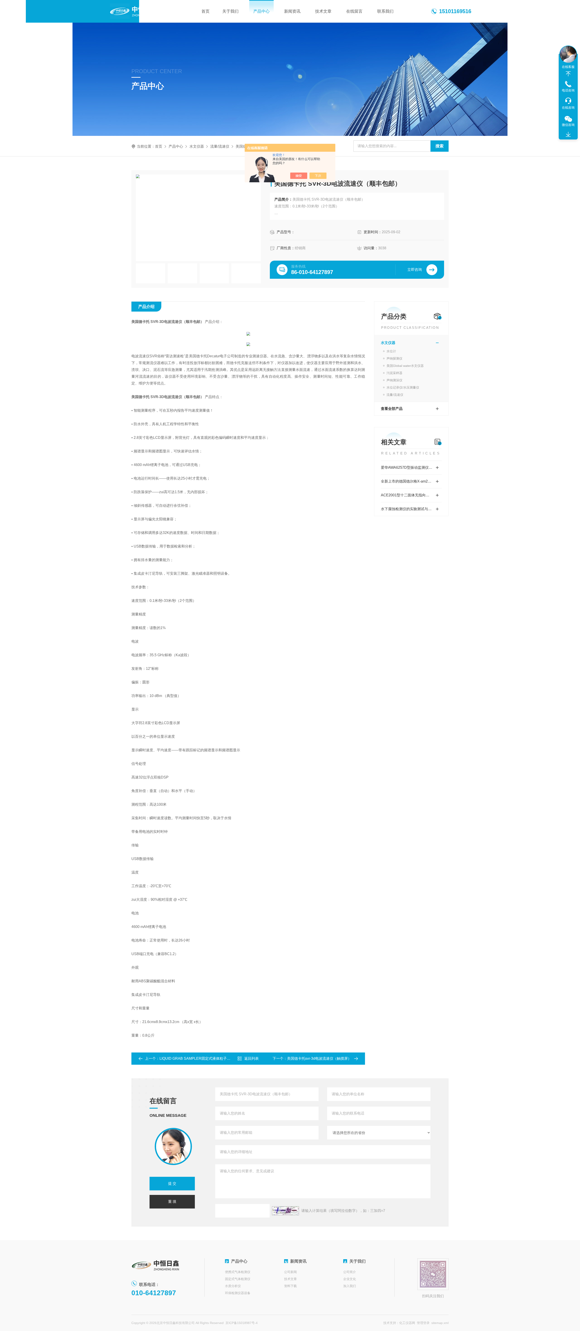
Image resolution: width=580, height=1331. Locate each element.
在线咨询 (568, 107)
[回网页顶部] (568, 73)
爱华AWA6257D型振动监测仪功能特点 (411, 467)
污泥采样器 (394, 373)
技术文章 (323, 11)
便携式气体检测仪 (237, 1272)
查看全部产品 (392, 409)
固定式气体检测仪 (237, 1279)
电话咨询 (568, 90)
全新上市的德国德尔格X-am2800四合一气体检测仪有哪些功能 (411, 481)
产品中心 (261, 11)
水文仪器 (196, 146)
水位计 (391, 351)
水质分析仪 (233, 1286)
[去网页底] (568, 134)
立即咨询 (414, 269)
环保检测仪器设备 (237, 1293)
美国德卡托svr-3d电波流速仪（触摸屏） (319, 1058)
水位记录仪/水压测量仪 (403, 387)
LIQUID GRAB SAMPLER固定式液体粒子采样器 (199, 1058)
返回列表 (251, 1058)
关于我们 (230, 11)
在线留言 (354, 11)
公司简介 (349, 1272)
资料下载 (290, 1286)
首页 (205, 11)
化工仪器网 (407, 1323)
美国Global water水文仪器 (405, 366)
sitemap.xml (440, 1323)
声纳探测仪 (394, 358)
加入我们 (349, 1286)
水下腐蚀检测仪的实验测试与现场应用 (411, 509)
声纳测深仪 (394, 380)
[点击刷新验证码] (285, 1210)
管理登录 (423, 1323)
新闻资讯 (292, 11)
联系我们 (385, 11)
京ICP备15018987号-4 (241, 1323)
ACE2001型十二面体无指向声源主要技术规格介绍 (411, 495)
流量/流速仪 (219, 146)
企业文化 (349, 1279)
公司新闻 (290, 1272)
